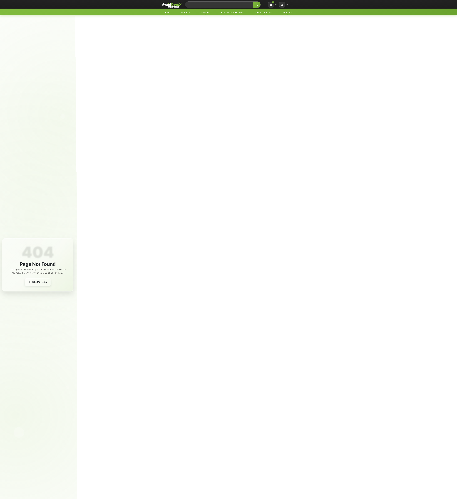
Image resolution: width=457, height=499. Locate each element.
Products (186, 12)
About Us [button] (287, 12)
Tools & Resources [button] (262, 12)
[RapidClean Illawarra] (171, 4)
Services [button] (205, 12)
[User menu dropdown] (287, 5)
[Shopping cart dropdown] (275, 5)
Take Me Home (39, 282)
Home (168, 12)
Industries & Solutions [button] (231, 12)
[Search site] (257, 5)
